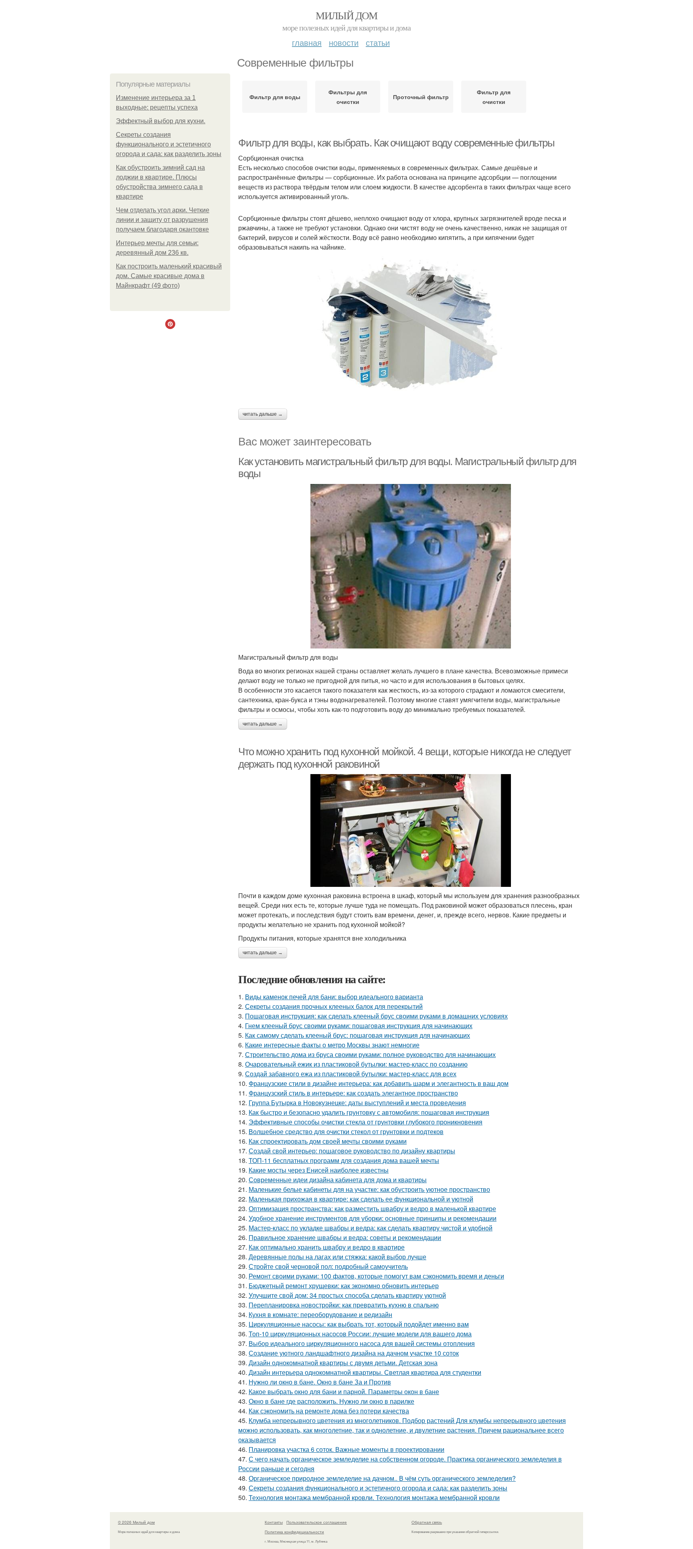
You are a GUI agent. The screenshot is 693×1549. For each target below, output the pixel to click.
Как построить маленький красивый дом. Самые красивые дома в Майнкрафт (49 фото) (169, 276)
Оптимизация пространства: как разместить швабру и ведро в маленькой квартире (372, 1208)
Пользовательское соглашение (316, 1522)
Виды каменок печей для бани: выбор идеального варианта (334, 996)
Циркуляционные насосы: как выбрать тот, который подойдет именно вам (359, 1324)
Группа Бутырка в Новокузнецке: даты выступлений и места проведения (357, 1102)
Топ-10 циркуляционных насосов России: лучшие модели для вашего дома (360, 1333)
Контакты (274, 1522)
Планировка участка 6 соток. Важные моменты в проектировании (346, 1449)
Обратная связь (426, 1522)
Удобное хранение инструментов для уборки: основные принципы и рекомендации (372, 1218)
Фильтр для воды (274, 97)
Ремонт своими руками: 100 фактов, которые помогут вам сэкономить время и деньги (376, 1276)
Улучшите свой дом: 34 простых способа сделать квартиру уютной (347, 1295)
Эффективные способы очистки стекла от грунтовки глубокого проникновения (365, 1121)
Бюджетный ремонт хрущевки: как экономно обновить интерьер (344, 1285)
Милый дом (346, 15)
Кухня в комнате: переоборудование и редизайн (320, 1314)
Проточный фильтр (421, 97)
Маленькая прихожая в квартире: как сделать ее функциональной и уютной (361, 1198)
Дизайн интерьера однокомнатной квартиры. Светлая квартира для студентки (365, 1372)
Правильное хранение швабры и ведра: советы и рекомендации (345, 1237)
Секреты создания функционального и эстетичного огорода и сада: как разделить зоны (168, 144)
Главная (307, 42)
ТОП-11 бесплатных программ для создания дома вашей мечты (344, 1160)
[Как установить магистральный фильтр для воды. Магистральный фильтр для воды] (410, 566)
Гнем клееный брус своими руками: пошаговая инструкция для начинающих (358, 1025)
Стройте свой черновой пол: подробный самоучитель (328, 1266)
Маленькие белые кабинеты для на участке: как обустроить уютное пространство (369, 1189)
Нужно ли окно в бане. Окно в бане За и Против (320, 1381)
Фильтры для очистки (347, 97)
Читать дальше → (263, 414)
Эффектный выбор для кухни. (160, 121)
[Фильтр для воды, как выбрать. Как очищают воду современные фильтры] (410, 326)
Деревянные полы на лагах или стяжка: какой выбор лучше (337, 1256)
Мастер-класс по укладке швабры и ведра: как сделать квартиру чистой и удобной (370, 1227)
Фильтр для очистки (494, 97)
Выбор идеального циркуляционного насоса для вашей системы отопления (362, 1343)
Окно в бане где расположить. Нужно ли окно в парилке (331, 1401)
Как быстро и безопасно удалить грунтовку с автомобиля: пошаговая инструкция (369, 1112)
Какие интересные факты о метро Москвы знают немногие (332, 1044)
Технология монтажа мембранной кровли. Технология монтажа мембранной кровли (374, 1497)
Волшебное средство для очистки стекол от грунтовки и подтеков (346, 1131)
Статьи (378, 42)
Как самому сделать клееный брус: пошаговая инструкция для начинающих (357, 1035)
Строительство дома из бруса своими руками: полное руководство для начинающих (370, 1054)
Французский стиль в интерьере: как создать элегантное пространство (353, 1093)
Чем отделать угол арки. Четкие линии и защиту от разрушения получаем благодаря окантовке (162, 220)
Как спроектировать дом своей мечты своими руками (328, 1141)
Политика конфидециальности (294, 1532)
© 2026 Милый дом (136, 1522)
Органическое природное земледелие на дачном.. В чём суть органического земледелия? (382, 1478)
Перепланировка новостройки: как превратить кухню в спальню (344, 1304)
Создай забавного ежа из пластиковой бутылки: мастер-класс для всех (350, 1073)
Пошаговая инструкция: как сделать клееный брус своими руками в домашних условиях (376, 1015)
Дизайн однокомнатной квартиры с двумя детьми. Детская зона (343, 1362)
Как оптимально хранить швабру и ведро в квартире (327, 1247)
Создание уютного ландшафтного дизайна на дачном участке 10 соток (354, 1353)
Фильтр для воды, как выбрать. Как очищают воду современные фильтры (396, 143)
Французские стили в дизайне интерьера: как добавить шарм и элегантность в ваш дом (379, 1083)
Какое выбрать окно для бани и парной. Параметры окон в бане (344, 1391)
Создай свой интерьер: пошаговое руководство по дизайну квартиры (352, 1150)
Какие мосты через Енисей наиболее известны (319, 1170)
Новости (344, 42)
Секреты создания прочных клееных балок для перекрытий (334, 1006)
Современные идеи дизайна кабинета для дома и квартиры (338, 1179)
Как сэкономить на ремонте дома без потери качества (329, 1410)
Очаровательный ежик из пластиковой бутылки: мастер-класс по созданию (356, 1064)
